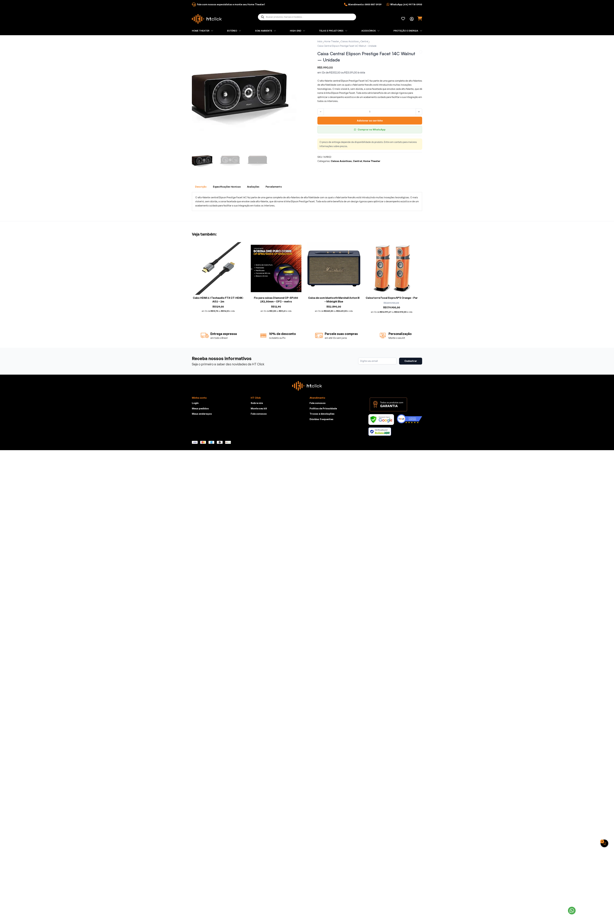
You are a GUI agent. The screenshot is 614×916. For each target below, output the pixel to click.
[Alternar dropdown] (412, 19)
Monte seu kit (259, 408)
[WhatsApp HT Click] (572, 910)
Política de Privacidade (323, 408)
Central (364, 41)
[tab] (201, 186)
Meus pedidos (200, 408)
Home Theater (331, 41)
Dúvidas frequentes (321, 419)
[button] (292, 43)
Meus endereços (202, 413)
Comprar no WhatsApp (372, 129)
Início (320, 41)
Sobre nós (257, 403)
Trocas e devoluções (322, 413)
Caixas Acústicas (350, 41)
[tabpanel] (307, 201)
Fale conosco (259, 413)
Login (195, 403)
